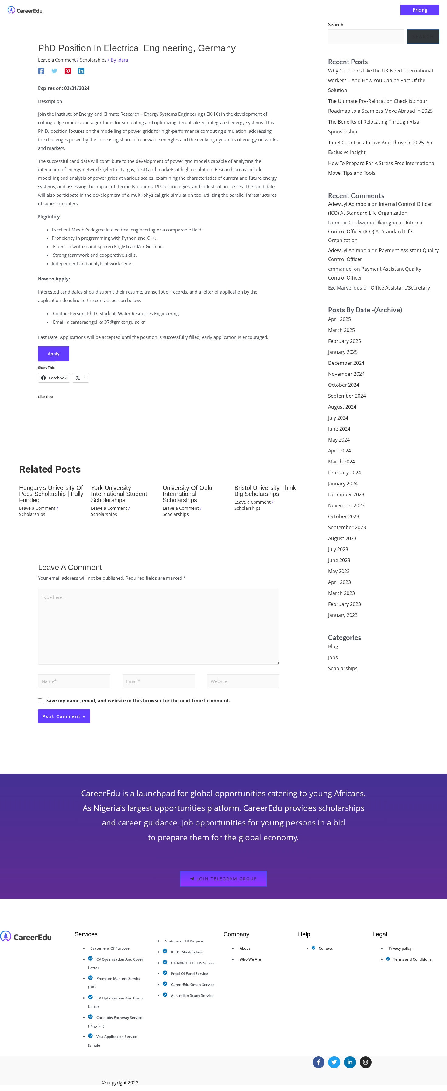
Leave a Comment (57, 60)
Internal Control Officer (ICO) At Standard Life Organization (376, 231)
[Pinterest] (68, 70)
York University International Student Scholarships (119, 493)
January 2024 (343, 483)
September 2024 (347, 395)
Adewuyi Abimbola (349, 204)
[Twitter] (54, 70)
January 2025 (343, 352)
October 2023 (343, 516)
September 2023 (347, 527)
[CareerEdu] (25, 9)
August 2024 (342, 406)
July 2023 (338, 549)
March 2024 (341, 461)
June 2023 (339, 560)
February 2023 (344, 604)
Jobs (333, 657)
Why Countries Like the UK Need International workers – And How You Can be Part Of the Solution (380, 80)
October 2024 (343, 385)
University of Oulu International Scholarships (187, 493)
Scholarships (93, 60)
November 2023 (346, 505)
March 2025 (341, 330)
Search (336, 24)
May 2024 (339, 439)
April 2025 (339, 319)
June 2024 (339, 428)
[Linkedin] (81, 70)
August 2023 (342, 538)
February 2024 (344, 472)
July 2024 (338, 417)
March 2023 (341, 593)
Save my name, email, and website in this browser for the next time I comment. (138, 700)
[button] (192, 10)
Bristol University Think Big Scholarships (265, 490)
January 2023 (343, 615)
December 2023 (346, 494)
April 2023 (339, 582)
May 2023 (339, 571)
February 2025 (344, 341)
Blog (333, 646)
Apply (54, 354)
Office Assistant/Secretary (400, 287)
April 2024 (339, 450)
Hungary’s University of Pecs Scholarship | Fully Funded (51, 493)
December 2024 (346, 363)
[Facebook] (41, 70)
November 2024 (346, 374)
